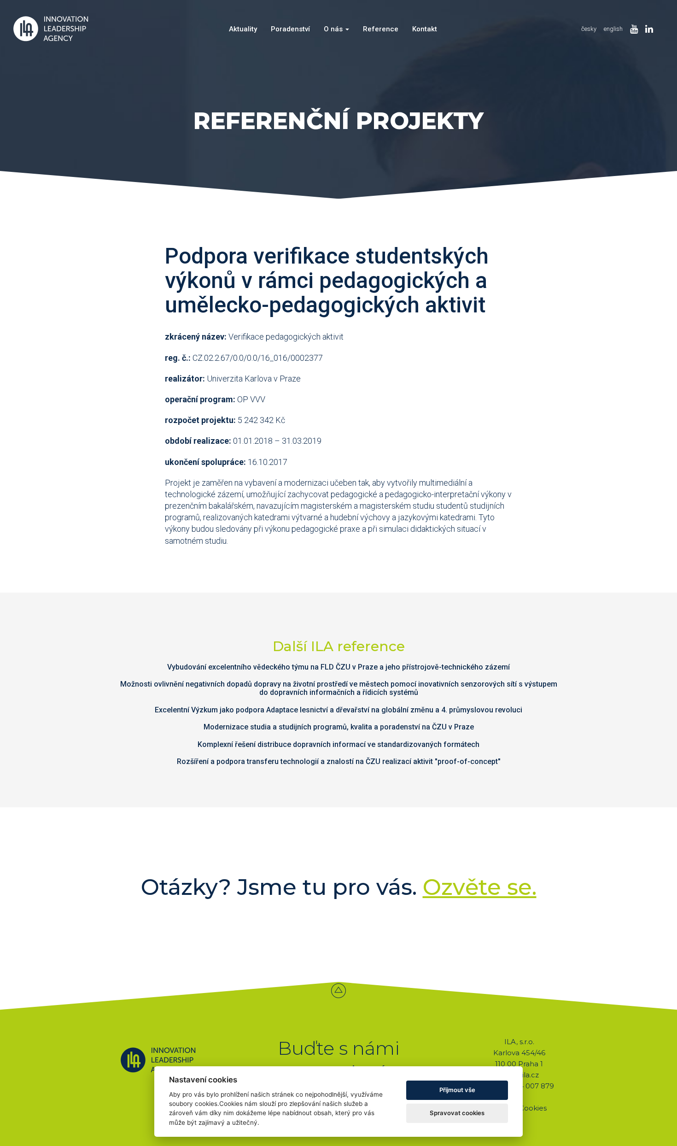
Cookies (533, 1108)
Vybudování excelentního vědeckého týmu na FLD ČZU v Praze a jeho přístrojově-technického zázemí (338, 667)
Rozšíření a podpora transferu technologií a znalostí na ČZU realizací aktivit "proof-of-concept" (339, 761)
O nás (334, 29)
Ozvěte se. (480, 887)
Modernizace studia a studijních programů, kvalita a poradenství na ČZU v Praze (339, 727)
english (613, 28)
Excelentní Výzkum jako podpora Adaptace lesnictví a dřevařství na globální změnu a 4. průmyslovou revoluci (338, 709)
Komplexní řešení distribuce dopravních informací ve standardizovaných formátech (338, 744)
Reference (380, 29)
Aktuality (243, 29)
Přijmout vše (457, 1089)
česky (588, 28)
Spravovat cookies (457, 1113)
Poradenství (290, 29)
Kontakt (424, 29)
